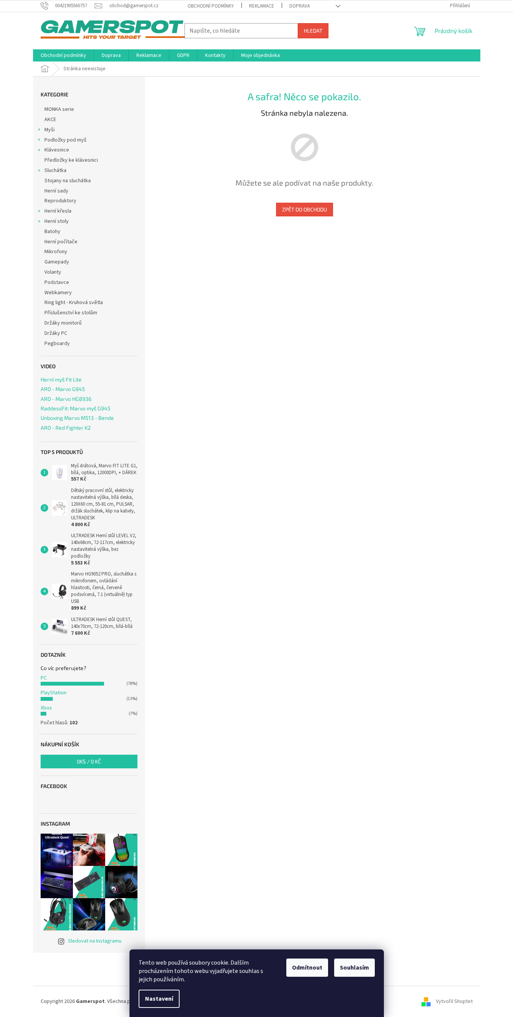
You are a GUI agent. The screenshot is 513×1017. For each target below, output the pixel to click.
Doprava (299, 6)
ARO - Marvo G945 (63, 389)
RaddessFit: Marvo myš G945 (75, 408)
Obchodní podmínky (211, 6)
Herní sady (56, 191)
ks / (89, 761)
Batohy (52, 231)
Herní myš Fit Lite (61, 379)
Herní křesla (57, 211)
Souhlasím (354, 967)
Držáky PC (55, 333)
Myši (49, 130)
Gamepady (56, 262)
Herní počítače (60, 242)
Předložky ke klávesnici (71, 160)
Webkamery (58, 292)
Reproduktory (60, 201)
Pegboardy (57, 343)
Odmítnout (307, 967)
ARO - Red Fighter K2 (66, 427)
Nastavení (159, 999)
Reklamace (261, 6)
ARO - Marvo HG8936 (66, 399)
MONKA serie (59, 109)
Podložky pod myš (65, 140)
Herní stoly (56, 221)
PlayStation (53, 693)
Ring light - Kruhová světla (73, 302)
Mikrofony (55, 251)
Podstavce (56, 282)
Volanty (52, 272)
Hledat (313, 30)
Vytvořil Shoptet (454, 1001)
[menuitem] (63, 55)
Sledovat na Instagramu (95, 941)
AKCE (50, 119)
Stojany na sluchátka (67, 180)
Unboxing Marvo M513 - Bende (77, 418)
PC (44, 678)
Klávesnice (56, 150)
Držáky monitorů (63, 323)
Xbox (46, 708)
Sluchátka (55, 170)
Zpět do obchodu (304, 209)
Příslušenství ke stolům (70, 313)
